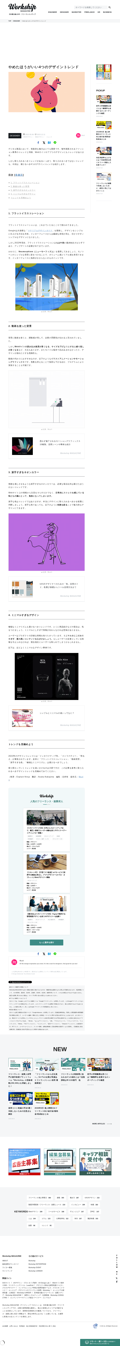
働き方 (74, 1198)
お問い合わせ (13, 1326)
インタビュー (78, 1205)
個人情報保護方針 (32, 1326)
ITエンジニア (77, 1211)
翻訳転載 (93, 1218)
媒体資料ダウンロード (10, 1264)
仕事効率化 (62, 1218)
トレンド (49, 137)
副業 (31, 1225)
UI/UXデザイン (28, 137)
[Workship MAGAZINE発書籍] (104, 75)
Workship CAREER (35, 1271)
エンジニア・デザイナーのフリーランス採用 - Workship (29, 1290)
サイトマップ (7, 1271)
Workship (31, 1261)
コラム (46, 1218)
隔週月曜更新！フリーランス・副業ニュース (46, 1205)
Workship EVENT (34, 1267)
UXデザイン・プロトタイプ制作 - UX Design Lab (31, 1283)
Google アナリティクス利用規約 (39, 1006)
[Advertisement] (64, 43)
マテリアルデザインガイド (40, 231)
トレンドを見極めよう (21, 198)
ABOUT (5, 1261)
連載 (60, 1198)
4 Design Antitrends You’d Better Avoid (23, 974)
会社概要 (5, 1326)
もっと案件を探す (46, 942)
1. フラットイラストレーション (25, 183)
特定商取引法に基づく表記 (47, 1326)
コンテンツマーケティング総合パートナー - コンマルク (30, 1298)
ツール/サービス (56, 1211)
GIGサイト (6, 1283)
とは (32, 1218)
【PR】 (94, 1211)
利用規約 (22, 1326)
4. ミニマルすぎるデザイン (23, 194)
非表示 (19, 175)
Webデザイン (39, 137)
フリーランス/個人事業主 (39, 1198)
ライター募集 (7, 1267)
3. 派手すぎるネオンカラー (23, 190)
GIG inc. (103, 1326)
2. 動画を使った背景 (20, 186)
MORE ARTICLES (98, 1124)
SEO (78, 1218)
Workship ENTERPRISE (37, 1264)
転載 (94, 1205)
